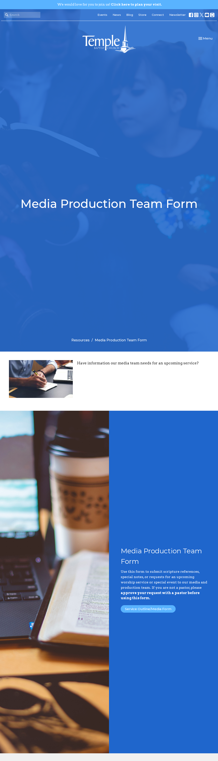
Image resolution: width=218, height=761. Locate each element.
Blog (129, 14)
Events (102, 14)
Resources (80, 340)
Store (142, 14)
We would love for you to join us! (109, 4)
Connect (158, 14)
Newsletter (177, 14)
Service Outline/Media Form (148, 609)
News (117, 14)
